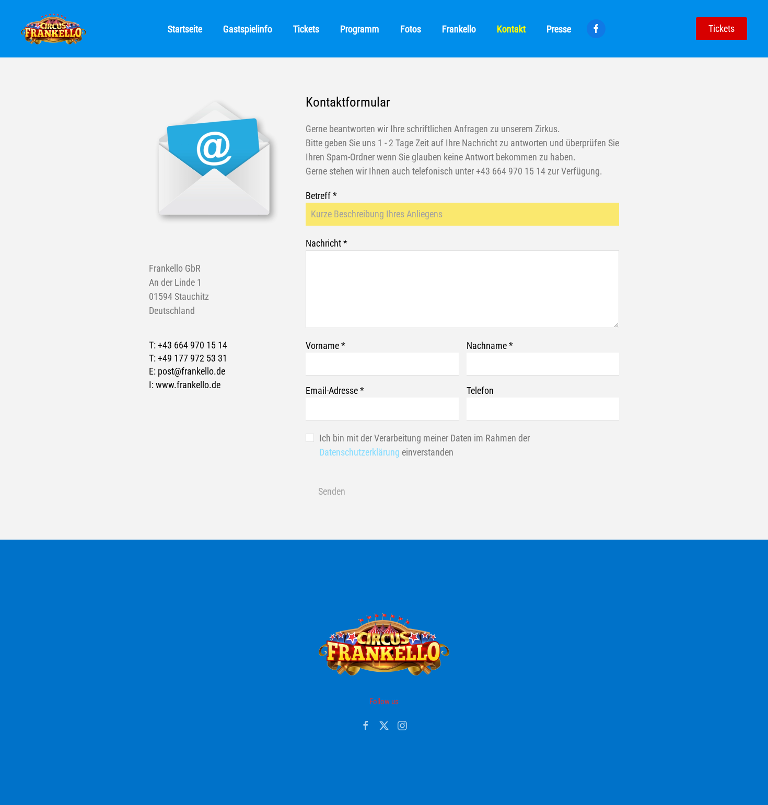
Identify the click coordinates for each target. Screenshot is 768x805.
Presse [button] (558, 29)
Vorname (325, 345)
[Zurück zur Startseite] (53, 28)
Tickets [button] (306, 29)
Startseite (185, 29)
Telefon (480, 390)
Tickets (721, 28)
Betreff (321, 195)
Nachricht (326, 243)
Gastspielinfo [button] (247, 29)
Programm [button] (359, 29)
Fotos (410, 29)
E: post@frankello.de (187, 371)
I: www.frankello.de (184, 384)
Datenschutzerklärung (360, 452)
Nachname (490, 345)
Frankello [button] (459, 29)
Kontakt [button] (511, 29)
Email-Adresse (335, 390)
